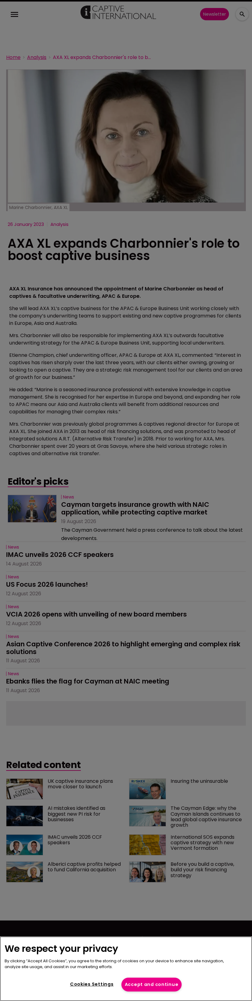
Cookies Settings (92, 984)
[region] (126, 968)
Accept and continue (152, 984)
